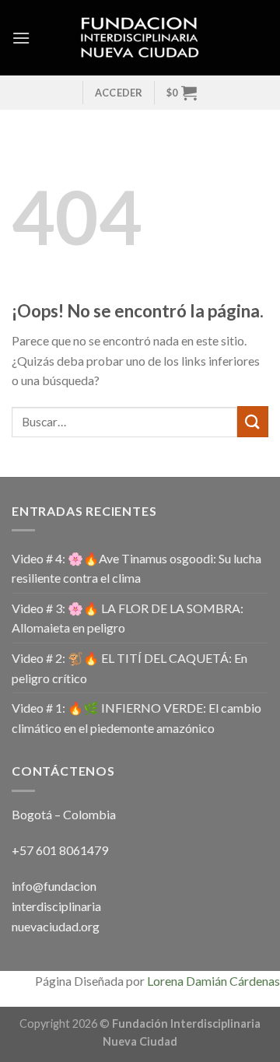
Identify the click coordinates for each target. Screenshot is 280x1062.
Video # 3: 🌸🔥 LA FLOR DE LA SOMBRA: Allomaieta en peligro (127, 618)
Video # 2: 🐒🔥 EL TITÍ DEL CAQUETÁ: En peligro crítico (129, 667)
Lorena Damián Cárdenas (213, 980)
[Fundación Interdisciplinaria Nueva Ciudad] (140, 38)
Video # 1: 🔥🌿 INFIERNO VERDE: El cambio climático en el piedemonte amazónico (136, 717)
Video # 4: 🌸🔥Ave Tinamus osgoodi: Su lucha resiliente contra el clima (136, 568)
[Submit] (252, 421)
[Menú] (21, 38)
